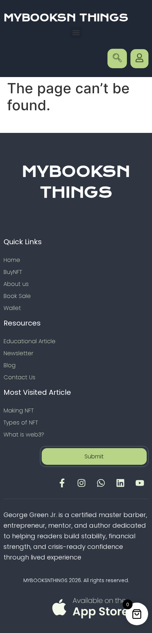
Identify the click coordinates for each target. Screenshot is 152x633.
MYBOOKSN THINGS (66, 18)
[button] (76, 32)
